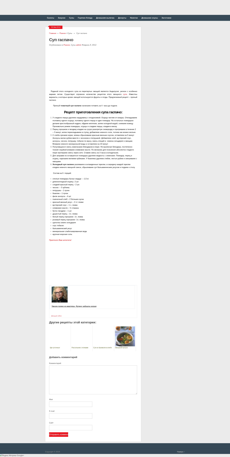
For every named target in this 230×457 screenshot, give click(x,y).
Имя (51, 399)
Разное (62, 33)
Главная (52, 33)
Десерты (122, 18)
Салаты (50, 18)
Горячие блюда (85, 18)
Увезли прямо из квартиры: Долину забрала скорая (74, 306)
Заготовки (166, 18)
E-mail (51, 411)
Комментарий (55, 363)
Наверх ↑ (181, 452)
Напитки (134, 18)
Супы (71, 18)
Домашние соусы (149, 18)
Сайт (51, 423)
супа (125, 94)
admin (78, 45)
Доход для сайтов (56, 316)
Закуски (61, 18)
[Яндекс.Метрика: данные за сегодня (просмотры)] (8, 455)
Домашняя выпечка (105, 18)
